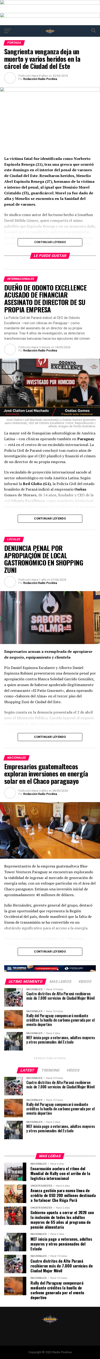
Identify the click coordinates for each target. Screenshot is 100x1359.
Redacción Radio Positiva (40, 79)
